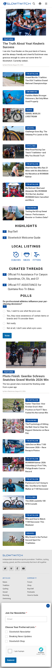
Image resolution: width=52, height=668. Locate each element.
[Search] (34, 3)
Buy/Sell (13, 231)
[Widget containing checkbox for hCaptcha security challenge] (26, 651)
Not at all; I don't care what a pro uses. (24, 328)
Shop (29, 585)
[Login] (40, 3)
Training (32, 208)
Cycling (31, 146)
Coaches (16, 260)
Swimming (32, 92)
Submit (10, 660)
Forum (29, 582)
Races (26, 260)
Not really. (11, 323)
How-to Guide (32, 595)
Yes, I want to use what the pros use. (24, 311)
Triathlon (32, 74)
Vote (7, 335)
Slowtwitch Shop (17, 641)
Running (6, 595)
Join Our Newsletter (16, 613)
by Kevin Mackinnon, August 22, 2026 (14, 391)
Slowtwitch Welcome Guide (24, 237)
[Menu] (46, 3)
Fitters (37, 260)
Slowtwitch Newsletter (19, 631)
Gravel (31, 128)
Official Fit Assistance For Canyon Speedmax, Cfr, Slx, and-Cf (27, 276)
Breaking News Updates (20, 636)
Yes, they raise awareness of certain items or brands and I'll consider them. (28, 317)
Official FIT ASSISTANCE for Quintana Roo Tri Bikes (24, 287)
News (29, 110)
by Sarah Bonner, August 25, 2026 (13, 65)
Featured (8, 39)
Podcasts (31, 592)
